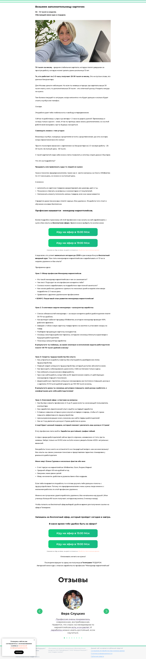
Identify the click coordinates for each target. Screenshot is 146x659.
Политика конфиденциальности (101, 653)
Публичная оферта (97, 656)
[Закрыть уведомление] (34, 640)
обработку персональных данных (88, 250)
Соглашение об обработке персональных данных (108, 650)
